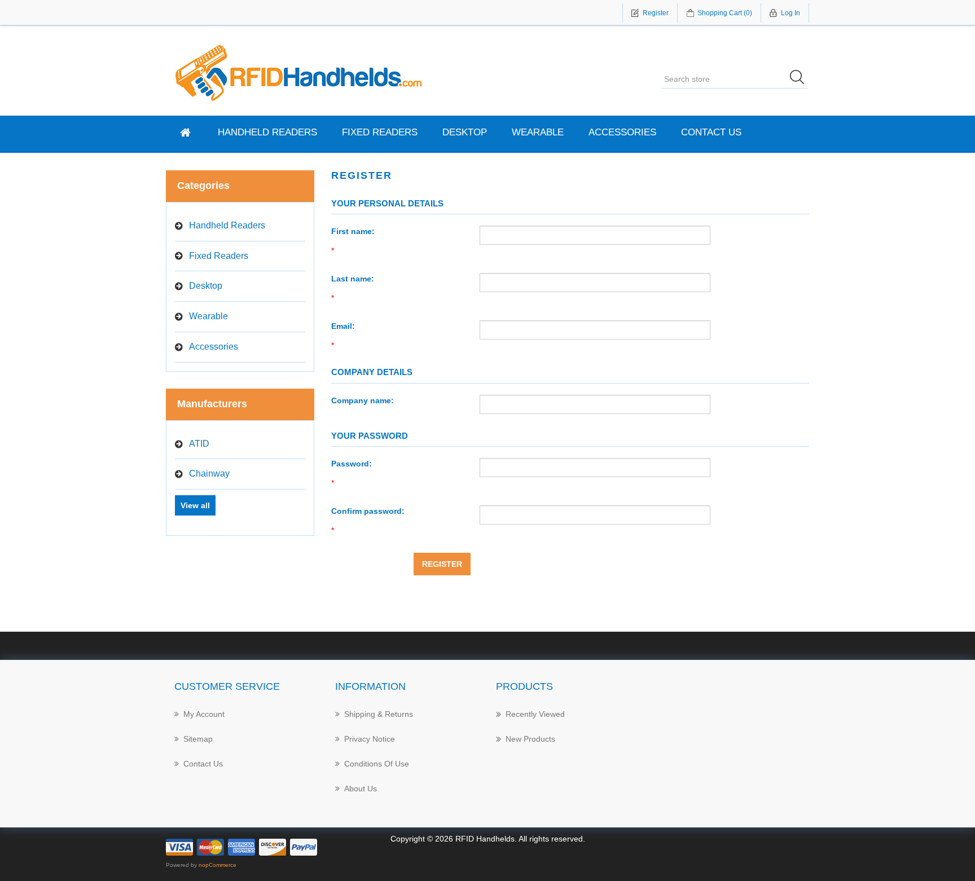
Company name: (362, 400)
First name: (353, 231)
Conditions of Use (376, 763)
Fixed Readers (380, 132)
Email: (343, 326)
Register (442, 564)
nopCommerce (217, 865)
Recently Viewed (535, 714)
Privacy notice (369, 738)
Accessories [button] (622, 132)
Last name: (352, 278)
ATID (199, 443)
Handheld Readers (267, 132)
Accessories (213, 346)
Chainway (209, 473)
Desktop (464, 132)
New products (530, 738)
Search (800, 79)
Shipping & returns (378, 714)
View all (195, 505)
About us (360, 788)
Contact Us (711, 132)
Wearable (538, 132)
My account (204, 714)
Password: (351, 463)
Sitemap (198, 738)
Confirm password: (368, 511)
